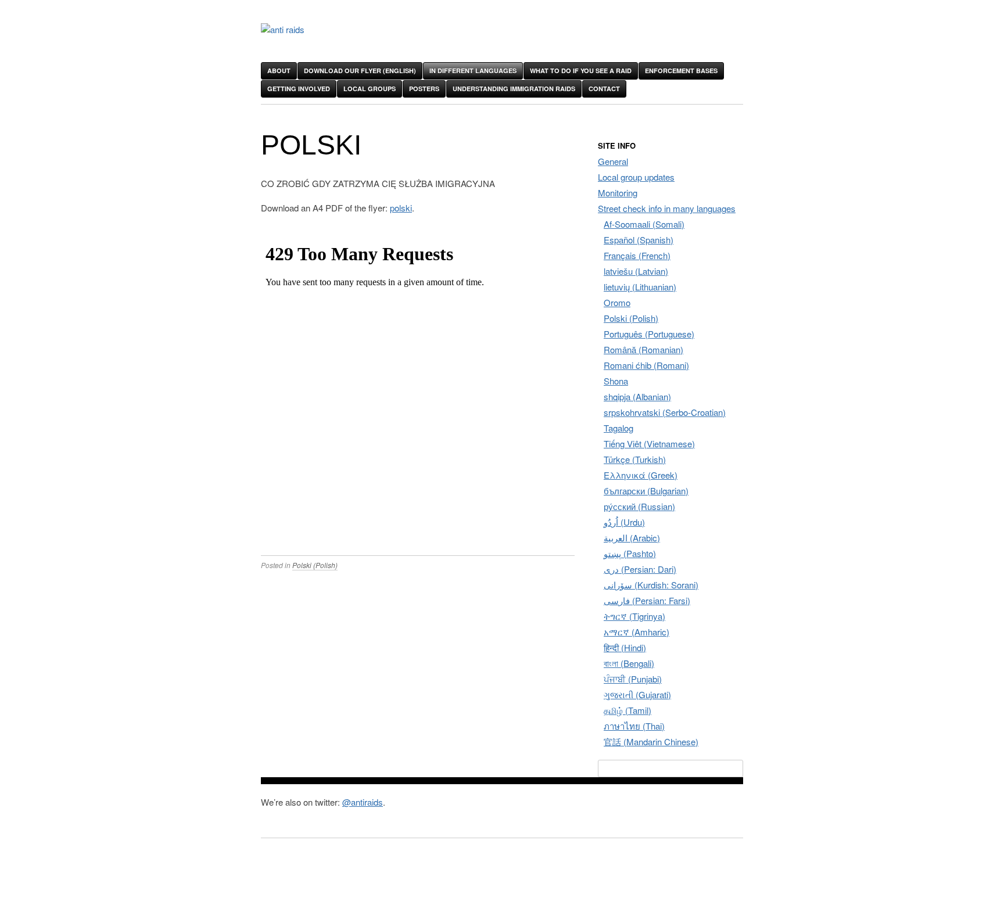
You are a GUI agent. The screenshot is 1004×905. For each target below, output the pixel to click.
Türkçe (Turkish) (635, 459)
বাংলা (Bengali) (629, 663)
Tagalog (618, 428)
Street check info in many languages (667, 208)
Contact (604, 88)
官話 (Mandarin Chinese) (651, 741)
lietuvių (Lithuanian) (640, 287)
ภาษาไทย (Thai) (634, 726)
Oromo (617, 302)
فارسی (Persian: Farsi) (647, 600)
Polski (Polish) (315, 565)
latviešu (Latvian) (636, 271)
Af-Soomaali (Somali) (644, 224)
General (613, 161)
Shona (616, 381)
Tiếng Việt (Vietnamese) (649, 443)
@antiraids (362, 802)
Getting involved (298, 88)
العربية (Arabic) (632, 537)
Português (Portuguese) (649, 334)
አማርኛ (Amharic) (636, 632)
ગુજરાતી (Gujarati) (637, 694)
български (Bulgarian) (646, 490)
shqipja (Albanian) (637, 396)
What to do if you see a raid (581, 70)
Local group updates (636, 177)
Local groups (369, 88)
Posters (424, 88)
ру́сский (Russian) (639, 506)
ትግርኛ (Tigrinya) (634, 616)
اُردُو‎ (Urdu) (624, 522)
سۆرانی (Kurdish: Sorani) (651, 585)
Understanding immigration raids (514, 88)
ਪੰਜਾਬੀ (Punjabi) (633, 679)
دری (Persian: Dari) (640, 569)
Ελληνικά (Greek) (640, 475)
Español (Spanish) (638, 240)
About (279, 70)
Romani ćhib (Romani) (646, 365)
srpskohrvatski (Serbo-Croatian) (665, 412)
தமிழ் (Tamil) (627, 710)
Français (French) (637, 255)
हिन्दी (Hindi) (625, 647)
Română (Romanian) (643, 349)
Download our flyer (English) (360, 70)
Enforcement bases (681, 70)
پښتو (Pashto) (630, 553)
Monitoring (617, 192)
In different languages (473, 70)
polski (401, 208)
